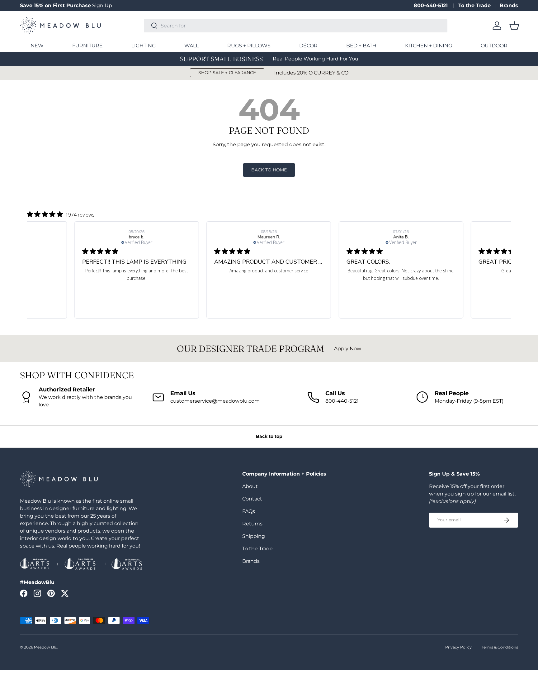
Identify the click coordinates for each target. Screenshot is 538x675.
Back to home (269, 170)
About (250, 486)
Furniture (87, 46)
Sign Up (102, 5)
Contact (252, 499)
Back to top (269, 436)
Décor (308, 46)
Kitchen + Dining (428, 46)
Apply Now (347, 349)
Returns (252, 524)
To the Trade (474, 5)
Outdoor (494, 46)
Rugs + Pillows (249, 46)
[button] (514, 25)
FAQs (248, 511)
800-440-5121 (431, 5)
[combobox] (295, 25)
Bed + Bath (361, 46)
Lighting (143, 46)
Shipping (253, 536)
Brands (509, 5)
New (37, 46)
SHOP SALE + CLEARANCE (227, 72)
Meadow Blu (45, 647)
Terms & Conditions (500, 647)
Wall (191, 46)
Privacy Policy (458, 647)
